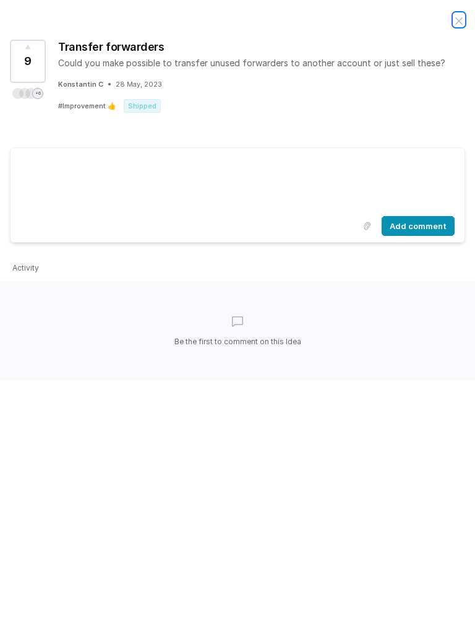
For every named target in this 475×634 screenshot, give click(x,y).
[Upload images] (367, 226)
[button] (27, 93)
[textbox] (237, 180)
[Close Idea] (459, 19)
